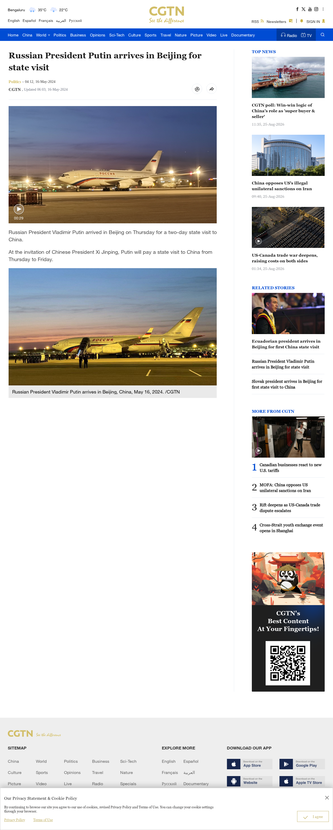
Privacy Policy (14, 820)
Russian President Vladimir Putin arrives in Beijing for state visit (283, 364)
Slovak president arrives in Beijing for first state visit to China (287, 384)
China (27, 35)
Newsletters (276, 21)
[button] (19, 209)
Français (46, 20)
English (14, 20)
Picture (196, 35)
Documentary (243, 35)
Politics (60, 35)
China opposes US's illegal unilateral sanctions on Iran (282, 186)
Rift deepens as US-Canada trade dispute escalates (290, 507)
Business (78, 35)
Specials (128, 783)
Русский (75, 20)
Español (29, 20)
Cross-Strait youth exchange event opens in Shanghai (291, 527)
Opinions (97, 35)
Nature (181, 35)
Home (13, 35)
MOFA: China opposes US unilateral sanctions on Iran (285, 487)
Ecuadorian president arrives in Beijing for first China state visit (286, 344)
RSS (255, 21)
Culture (134, 35)
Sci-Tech (116, 35)
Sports (151, 35)
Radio (292, 35)
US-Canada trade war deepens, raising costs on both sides (285, 258)
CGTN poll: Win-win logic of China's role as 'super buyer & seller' (283, 111)
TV (309, 35)
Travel (166, 35)
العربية (61, 20)
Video (211, 35)
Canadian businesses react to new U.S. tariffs (291, 467)
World (41, 35)
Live (223, 35)
